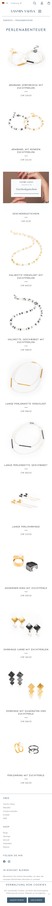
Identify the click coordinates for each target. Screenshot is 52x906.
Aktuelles (7, 807)
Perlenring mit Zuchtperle (26, 776)
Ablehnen (36, 900)
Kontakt (6, 815)
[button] (5, 3)
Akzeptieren (17, 900)
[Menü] (40, 11)
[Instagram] (9, 861)
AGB (5, 818)
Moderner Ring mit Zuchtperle (26, 588)
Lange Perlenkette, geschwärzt (26, 465)
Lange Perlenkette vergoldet (26, 404)
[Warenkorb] (49, 3)
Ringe (5, 833)
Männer (6, 847)
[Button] (42, 3)
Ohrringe (6, 836)
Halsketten (7, 843)
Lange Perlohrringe (26, 527)
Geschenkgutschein (26, 214)
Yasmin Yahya (9, 804)
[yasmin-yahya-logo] (23, 11)
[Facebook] (4, 861)
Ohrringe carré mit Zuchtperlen (26, 650)
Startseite (8, 20)
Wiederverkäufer (10, 811)
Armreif (6, 840)
